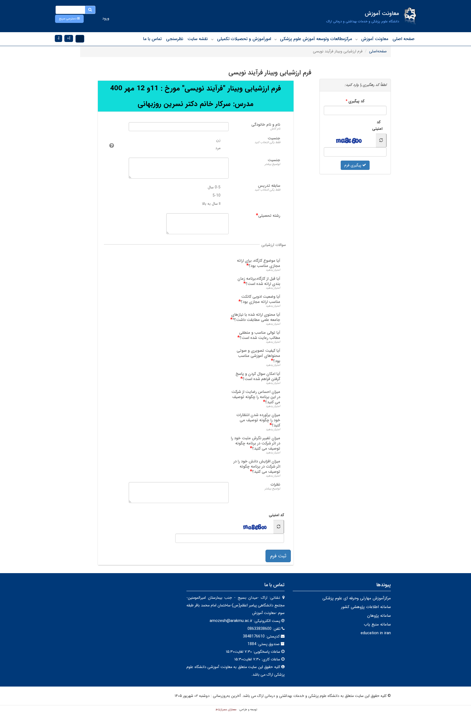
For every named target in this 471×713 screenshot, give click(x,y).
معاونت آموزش (374, 38)
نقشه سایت (198, 38)
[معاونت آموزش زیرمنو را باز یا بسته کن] (356, 39)
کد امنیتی (276, 515)
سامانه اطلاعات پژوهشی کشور (366, 607)
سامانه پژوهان (379, 615)
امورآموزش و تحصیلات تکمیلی (244, 38)
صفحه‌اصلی (378, 51)
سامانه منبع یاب (377, 624)
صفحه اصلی (403, 38)
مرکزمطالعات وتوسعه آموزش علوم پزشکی (316, 38)
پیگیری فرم (353, 165)
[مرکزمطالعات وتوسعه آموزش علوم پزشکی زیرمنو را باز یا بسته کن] (275, 39)
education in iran (376, 633)
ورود (105, 18)
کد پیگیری (356, 101)
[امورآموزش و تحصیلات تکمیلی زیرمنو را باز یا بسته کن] (212, 39)
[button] (69, 19)
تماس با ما (152, 38)
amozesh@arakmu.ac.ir (231, 621)
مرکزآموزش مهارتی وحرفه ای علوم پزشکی (356, 598)
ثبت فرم (278, 556)
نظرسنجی (174, 38)
